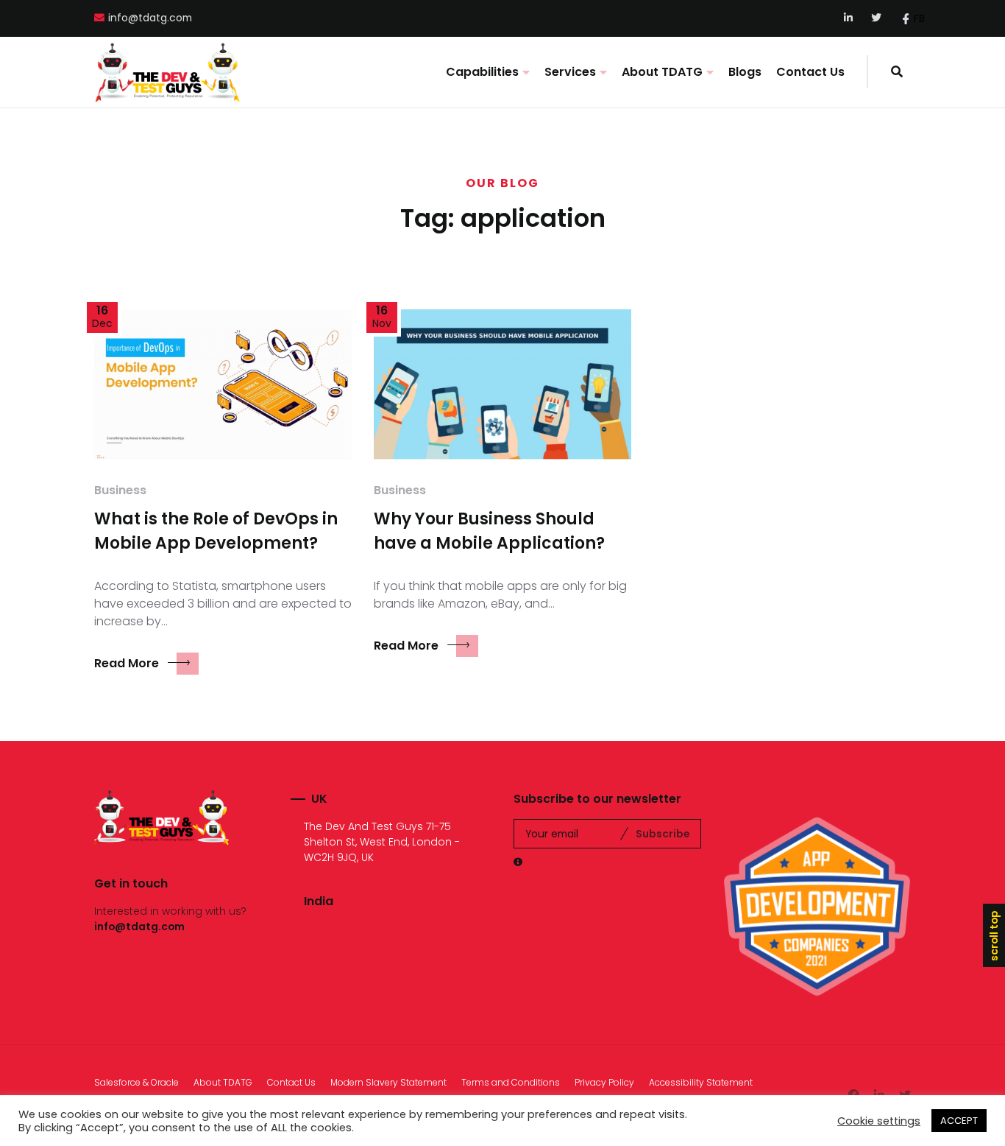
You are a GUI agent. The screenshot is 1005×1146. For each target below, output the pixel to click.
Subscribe (662, 833)
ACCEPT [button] (959, 1121)
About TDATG (662, 71)
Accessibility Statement (701, 1082)
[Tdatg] (167, 72)
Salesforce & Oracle (136, 1082)
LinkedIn (849, 18)
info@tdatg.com (150, 18)
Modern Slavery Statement (388, 1082)
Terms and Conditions (510, 1082)
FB (919, 18)
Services (570, 71)
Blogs (744, 71)
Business (120, 490)
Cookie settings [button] (878, 1121)
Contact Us (810, 71)
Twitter (876, 18)
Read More (126, 663)
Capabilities (482, 71)
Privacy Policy (604, 1082)
